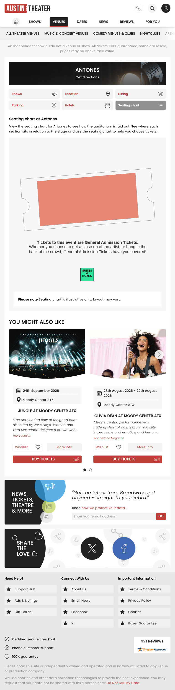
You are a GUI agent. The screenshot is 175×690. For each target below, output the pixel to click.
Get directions (87, 77)
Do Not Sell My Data (123, 683)
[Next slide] (159, 354)
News (103, 21)
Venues (59, 21)
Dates (82, 21)
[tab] (85, 469)
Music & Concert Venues (66, 33)
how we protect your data (104, 508)
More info (64, 447)
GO (161, 516)
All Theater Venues (22, 33)
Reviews (127, 21)
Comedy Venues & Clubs (114, 33)
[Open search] (152, 8)
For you (153, 21)
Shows (35, 21)
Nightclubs (150, 33)
